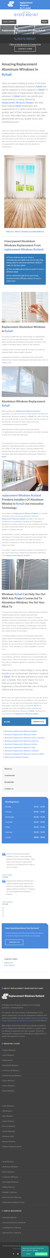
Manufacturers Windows (12, 1197)
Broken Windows (9, 1142)
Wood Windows (9, 1172)
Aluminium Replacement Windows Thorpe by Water (24, 754)
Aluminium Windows (10, 1167)
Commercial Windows (11, 1071)
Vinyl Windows (8, 1162)
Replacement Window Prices (13, 1202)
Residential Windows (10, 1065)
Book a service (9, 22)
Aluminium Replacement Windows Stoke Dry (21, 741)
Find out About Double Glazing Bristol (25, 232)
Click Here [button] (35, 1250)
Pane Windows (8, 1106)
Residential (9, 782)
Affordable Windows (10, 1182)
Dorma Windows (9, 1126)
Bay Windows (8, 1116)
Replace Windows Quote (12, 1147)
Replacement (8, 1060)
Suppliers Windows (10, 1192)
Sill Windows (7, 1111)
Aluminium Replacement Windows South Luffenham (25, 738)
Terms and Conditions (20, 1248)
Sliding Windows (9, 1187)
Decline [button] (28, 1253)
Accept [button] (41, 1253)
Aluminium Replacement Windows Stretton (21, 744)
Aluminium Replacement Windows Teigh (20, 748)
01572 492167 (26, 38)
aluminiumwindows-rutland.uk (14, 1223)
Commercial (10, 775)
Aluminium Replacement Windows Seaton (21, 735)
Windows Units (8, 1136)
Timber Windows (9, 1050)
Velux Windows (8, 1121)
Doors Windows (9, 1086)
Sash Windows (8, 1055)
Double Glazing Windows (12, 1076)
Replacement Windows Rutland (16, 757)
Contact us (9, 789)
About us (8, 769)
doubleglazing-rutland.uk (12, 1228)
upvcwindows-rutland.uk (12, 1233)
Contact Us (38, 722)
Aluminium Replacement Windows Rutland (21, 731)
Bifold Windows (9, 1091)
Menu (44, 22)
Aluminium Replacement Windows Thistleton (22, 751)
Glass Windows (8, 1081)
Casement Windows (10, 1177)
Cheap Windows (9, 1131)
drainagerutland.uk (10, 1217)
